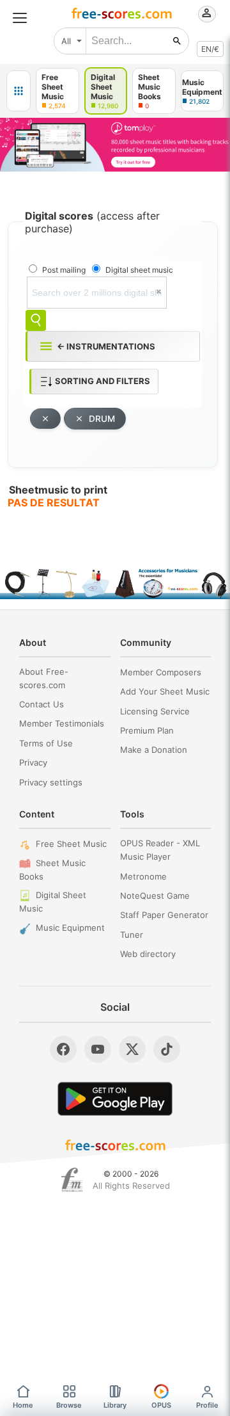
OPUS (161, 1405)
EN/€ (210, 49)
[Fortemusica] (72, 1180)
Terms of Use (46, 743)
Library (114, 1405)
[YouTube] (97, 1049)
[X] (132, 1049)
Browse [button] (69, 1405)
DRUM (102, 419)
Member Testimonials (61, 723)
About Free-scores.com (43, 678)
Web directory (148, 954)
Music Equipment (70, 927)
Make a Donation (153, 749)
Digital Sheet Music (52, 901)
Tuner (131, 934)
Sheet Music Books (52, 869)
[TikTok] (166, 1049)
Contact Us (41, 704)
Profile (207, 1405)
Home (23, 1405)
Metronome (143, 876)
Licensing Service (155, 711)
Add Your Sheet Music (165, 691)
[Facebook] (63, 1049)
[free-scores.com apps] (18, 90)
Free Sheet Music (71, 844)
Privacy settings (50, 782)
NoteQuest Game (155, 895)
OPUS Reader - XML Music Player (160, 850)
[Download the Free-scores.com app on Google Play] (114, 1099)
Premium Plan (147, 730)
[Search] (36, 320)
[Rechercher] (176, 41)
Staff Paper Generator (164, 915)
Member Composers (160, 672)
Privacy (33, 762)
